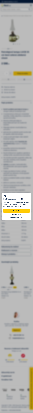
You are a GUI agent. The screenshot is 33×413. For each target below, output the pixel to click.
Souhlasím (16, 211)
